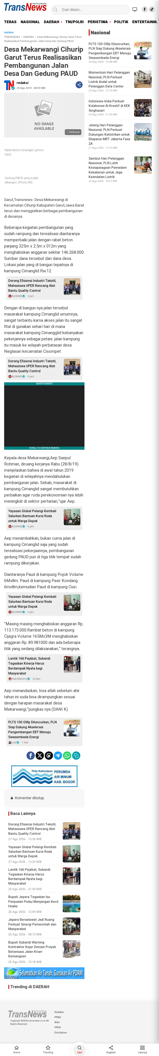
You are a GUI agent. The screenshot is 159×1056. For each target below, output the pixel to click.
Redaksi (59, 1012)
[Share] (79, 84)
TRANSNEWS (12, 37)
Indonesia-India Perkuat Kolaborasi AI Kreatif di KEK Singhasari (109, 106)
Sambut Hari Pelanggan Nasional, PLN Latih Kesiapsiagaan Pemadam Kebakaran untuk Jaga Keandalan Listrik (108, 168)
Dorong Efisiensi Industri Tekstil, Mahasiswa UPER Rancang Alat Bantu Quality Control (32, 285)
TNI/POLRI (74, 22)
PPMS (57, 1017)
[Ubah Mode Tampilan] (135, 9)
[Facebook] (145, 9)
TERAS (10, 22)
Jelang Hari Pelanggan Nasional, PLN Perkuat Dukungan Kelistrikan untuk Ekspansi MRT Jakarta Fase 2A (109, 134)
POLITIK (121, 22)
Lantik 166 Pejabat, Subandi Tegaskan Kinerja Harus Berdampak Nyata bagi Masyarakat (29, 666)
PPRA (57, 1027)
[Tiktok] (152, 9)
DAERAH (51, 22)
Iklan (57, 1022)
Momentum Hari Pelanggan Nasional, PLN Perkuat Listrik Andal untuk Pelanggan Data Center (109, 79)
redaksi (22, 82)
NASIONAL (30, 22)
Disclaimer (60, 1032)
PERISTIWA (98, 22)
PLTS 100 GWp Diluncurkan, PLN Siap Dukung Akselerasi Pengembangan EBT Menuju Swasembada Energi (32, 730)
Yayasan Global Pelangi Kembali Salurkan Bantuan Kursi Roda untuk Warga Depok (32, 516)
